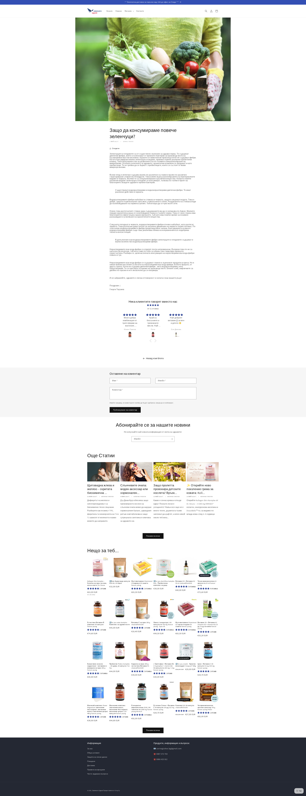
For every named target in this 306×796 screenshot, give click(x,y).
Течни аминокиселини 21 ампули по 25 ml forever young (207, 583)
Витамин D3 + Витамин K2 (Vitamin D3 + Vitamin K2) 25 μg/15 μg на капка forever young (208, 626)
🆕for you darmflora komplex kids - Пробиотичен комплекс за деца (164, 583)
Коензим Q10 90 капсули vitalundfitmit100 (184, 706)
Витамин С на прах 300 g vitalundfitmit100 (140, 624)
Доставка (91, 765)
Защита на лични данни (97, 757)
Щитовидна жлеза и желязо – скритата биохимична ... (100, 489)
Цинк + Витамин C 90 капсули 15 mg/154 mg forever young (206, 666)
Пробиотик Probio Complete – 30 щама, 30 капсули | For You (119, 666)
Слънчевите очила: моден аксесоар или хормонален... (134, 489)
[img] (153, 305)
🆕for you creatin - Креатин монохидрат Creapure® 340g (185, 665)
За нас (90, 749)
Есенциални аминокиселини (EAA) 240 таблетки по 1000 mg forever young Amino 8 (141, 709)
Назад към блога (155, 358)
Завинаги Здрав (97, 790)
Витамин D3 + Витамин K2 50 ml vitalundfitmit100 (185, 582)
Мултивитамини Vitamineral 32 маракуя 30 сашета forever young (141, 583)
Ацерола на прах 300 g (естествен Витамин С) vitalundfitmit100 (140, 666)
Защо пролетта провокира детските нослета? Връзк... (167, 489)
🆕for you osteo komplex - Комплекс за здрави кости (119, 624)
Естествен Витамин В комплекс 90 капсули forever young (95, 625)
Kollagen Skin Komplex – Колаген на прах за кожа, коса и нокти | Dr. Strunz (97, 583)
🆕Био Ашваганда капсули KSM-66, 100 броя (119, 582)
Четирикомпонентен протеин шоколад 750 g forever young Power (206, 708)
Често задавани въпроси (97, 774)
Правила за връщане (96, 770)
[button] (129, 10)
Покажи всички (153, 536)
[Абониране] (171, 439)
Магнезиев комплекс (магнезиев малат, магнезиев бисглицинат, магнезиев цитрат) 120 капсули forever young (118, 710)
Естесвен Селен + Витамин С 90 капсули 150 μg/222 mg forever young (164, 708)
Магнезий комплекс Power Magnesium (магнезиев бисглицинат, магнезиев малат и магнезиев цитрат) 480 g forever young (97, 710)
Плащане (91, 761)
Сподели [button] (115, 148)
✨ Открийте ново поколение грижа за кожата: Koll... (200, 489)
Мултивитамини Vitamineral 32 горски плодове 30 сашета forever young (186, 625)
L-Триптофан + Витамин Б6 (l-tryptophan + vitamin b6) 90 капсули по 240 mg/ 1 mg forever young (163, 667)
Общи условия (93, 753)
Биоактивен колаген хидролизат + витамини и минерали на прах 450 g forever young (97, 667)
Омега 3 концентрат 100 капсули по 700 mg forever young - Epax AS (163, 625)
